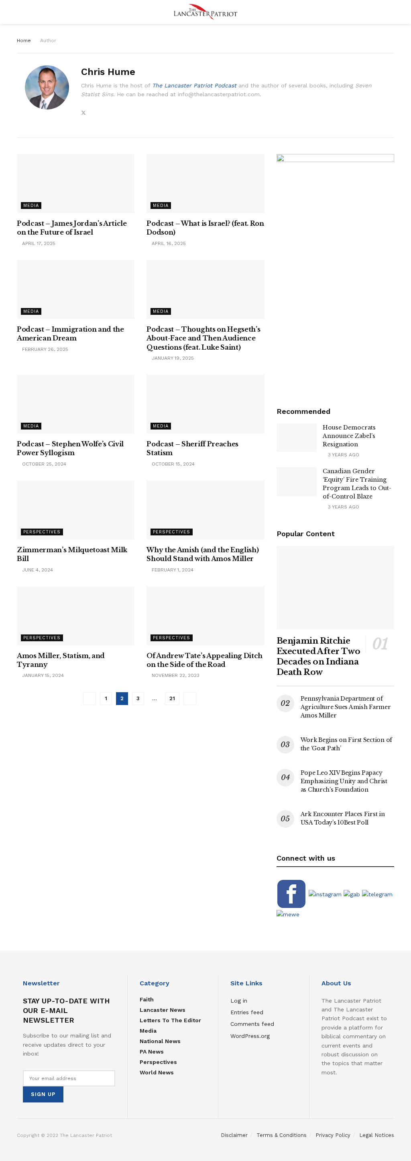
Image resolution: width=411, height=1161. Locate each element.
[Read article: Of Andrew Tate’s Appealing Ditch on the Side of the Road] (205, 615)
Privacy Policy (332, 1135)
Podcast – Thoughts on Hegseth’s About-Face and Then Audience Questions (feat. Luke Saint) (203, 338)
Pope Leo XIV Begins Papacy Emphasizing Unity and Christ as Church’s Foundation (344, 781)
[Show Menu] (20, 12)
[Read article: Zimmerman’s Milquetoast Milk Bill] (75, 509)
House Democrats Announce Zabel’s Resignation (349, 436)
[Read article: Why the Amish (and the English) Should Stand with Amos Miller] (205, 509)
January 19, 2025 (172, 358)
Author (48, 40)
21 (172, 698)
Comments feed (252, 1024)
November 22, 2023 (174, 675)
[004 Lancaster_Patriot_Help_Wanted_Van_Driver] (335, 271)
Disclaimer (234, 1135)
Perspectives (42, 532)
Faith (147, 999)
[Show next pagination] (189, 698)
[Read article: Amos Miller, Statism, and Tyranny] (75, 615)
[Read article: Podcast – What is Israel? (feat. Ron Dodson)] (205, 183)
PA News (152, 1051)
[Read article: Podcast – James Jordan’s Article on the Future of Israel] (75, 183)
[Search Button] (390, 12)
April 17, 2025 (37, 243)
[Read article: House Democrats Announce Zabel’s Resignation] (297, 437)
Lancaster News (162, 1010)
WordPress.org (250, 1036)
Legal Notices (376, 1135)
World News (157, 1072)
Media (31, 205)
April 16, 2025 (168, 243)
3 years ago (342, 455)
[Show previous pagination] (89, 698)
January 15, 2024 (42, 675)
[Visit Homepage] (205, 12)
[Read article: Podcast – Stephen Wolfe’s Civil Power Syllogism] (75, 404)
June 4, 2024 (36, 570)
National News (160, 1041)
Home (24, 40)
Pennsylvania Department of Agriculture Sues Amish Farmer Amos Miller (346, 707)
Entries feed (246, 1012)
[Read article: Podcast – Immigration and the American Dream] (75, 289)
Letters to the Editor (170, 1020)
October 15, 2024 (172, 464)
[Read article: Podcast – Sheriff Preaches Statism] (205, 404)
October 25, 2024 (43, 464)
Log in (238, 1000)
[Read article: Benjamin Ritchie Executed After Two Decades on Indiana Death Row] (335, 588)
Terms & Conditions (281, 1135)
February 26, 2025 (44, 349)
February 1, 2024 (171, 570)
